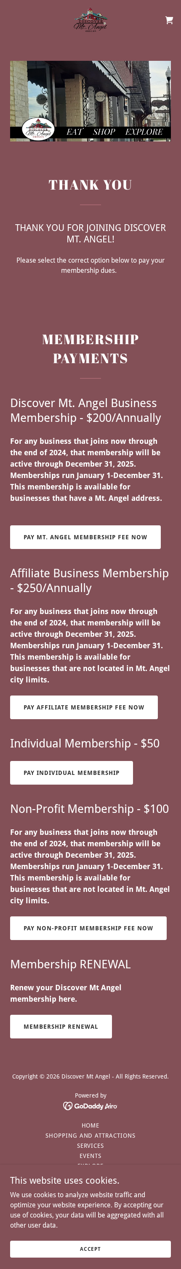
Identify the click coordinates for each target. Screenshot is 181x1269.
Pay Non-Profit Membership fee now (88, 928)
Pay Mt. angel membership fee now (85, 537)
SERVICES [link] (90, 1145)
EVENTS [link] (90, 1155)
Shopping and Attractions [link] (90, 1135)
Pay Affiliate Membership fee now (84, 707)
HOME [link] (91, 1125)
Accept (90, 1249)
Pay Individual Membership (72, 772)
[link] (90, 20)
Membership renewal (61, 1026)
